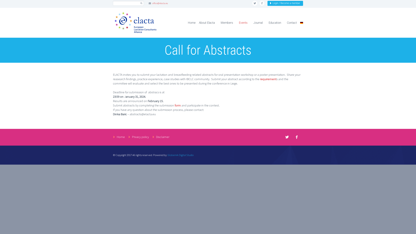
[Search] (141, 3)
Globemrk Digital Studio (181, 155)
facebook (262, 3)
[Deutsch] (300, 22)
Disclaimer (162, 137)
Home (192, 22)
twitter (254, 3)
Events (243, 22)
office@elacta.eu (160, 3)
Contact (292, 22)
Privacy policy (140, 137)
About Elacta (207, 22)
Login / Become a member (286, 3)
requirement (268, 79)
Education (275, 22)
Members (227, 22)
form (178, 105)
